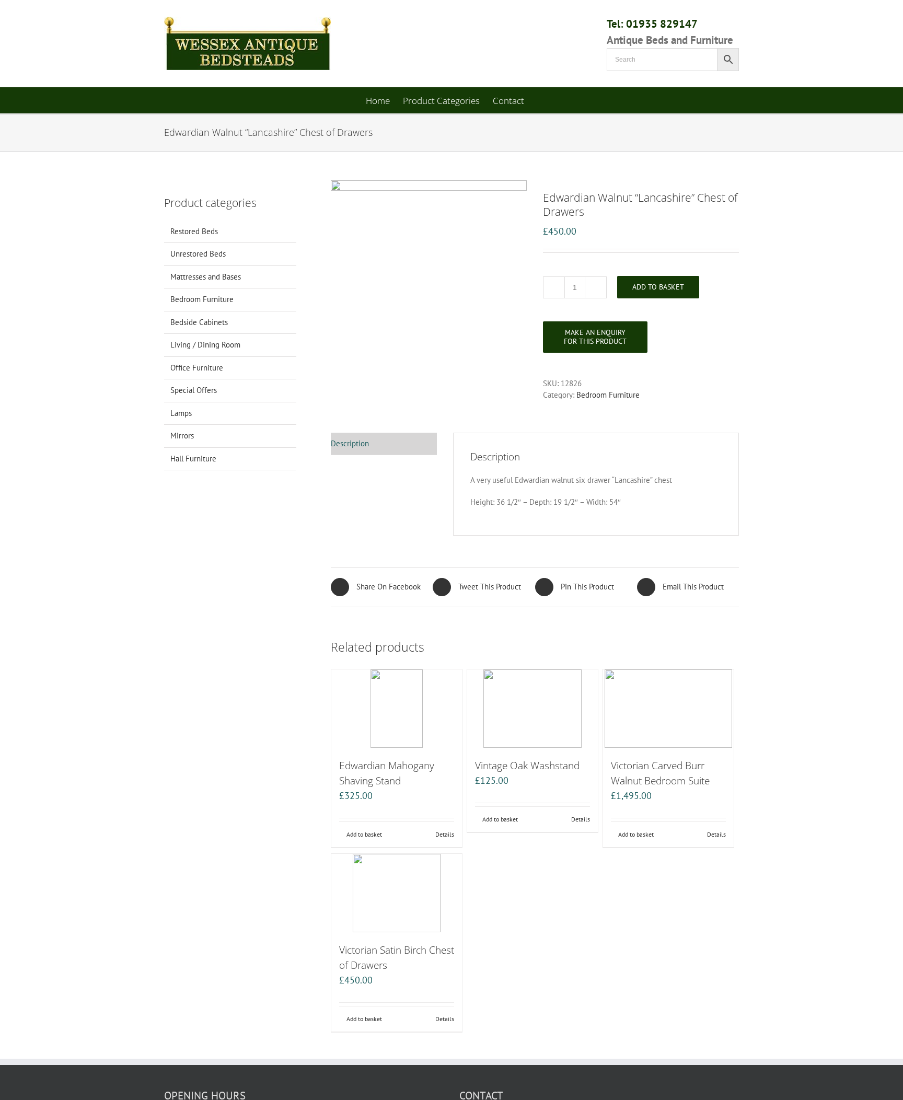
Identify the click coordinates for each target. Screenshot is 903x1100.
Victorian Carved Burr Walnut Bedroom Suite (660, 773)
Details (444, 834)
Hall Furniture (193, 459)
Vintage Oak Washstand (527, 765)
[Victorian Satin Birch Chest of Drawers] (396, 893)
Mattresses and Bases (205, 277)
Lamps (181, 413)
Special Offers (193, 390)
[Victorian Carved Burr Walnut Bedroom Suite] (668, 708)
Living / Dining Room (205, 345)
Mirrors (182, 436)
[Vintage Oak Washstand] (532, 708)
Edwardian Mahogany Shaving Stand (386, 773)
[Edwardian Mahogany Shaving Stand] (396, 708)
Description (350, 443)
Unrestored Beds (198, 254)
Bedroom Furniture (608, 395)
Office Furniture (196, 368)
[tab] (384, 444)
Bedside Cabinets (199, 322)
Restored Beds (194, 231)
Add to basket (658, 287)
